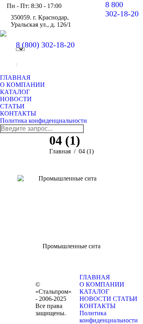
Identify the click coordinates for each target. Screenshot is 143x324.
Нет (16, 65)
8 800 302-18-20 (122, 9)
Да (16, 64)
